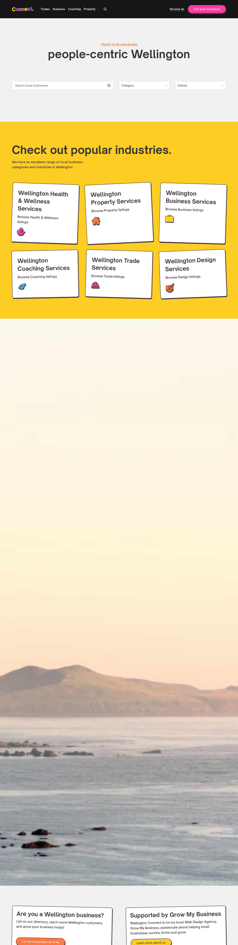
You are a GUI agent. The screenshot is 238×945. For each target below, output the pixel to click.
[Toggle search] (105, 9)
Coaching (74, 9)
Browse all (177, 9)
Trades (45, 9)
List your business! (207, 9)
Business (59, 9)
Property (89, 9)
